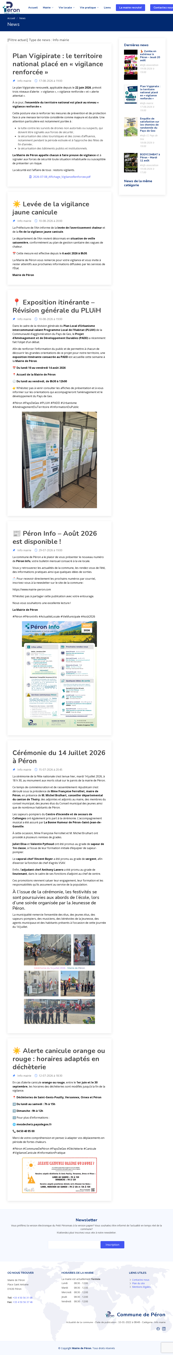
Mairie (47, 7)
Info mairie (24, 80)
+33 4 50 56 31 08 (22, 1297)
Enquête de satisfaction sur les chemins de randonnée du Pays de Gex (149, 124)
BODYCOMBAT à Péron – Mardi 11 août (150, 157)
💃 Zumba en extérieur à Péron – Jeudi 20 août (150, 56)
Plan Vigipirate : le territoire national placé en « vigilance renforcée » (150, 92)
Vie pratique (88, 7)
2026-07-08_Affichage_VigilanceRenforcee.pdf (61, 177)
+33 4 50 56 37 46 (23, 1302)
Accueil (33, 7)
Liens (107, 7)
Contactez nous (140, 1279)
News (22, 18)
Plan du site (138, 1283)
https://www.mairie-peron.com (32, 589)
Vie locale (65, 7)
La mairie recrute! (130, 7)
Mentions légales (141, 1286)
